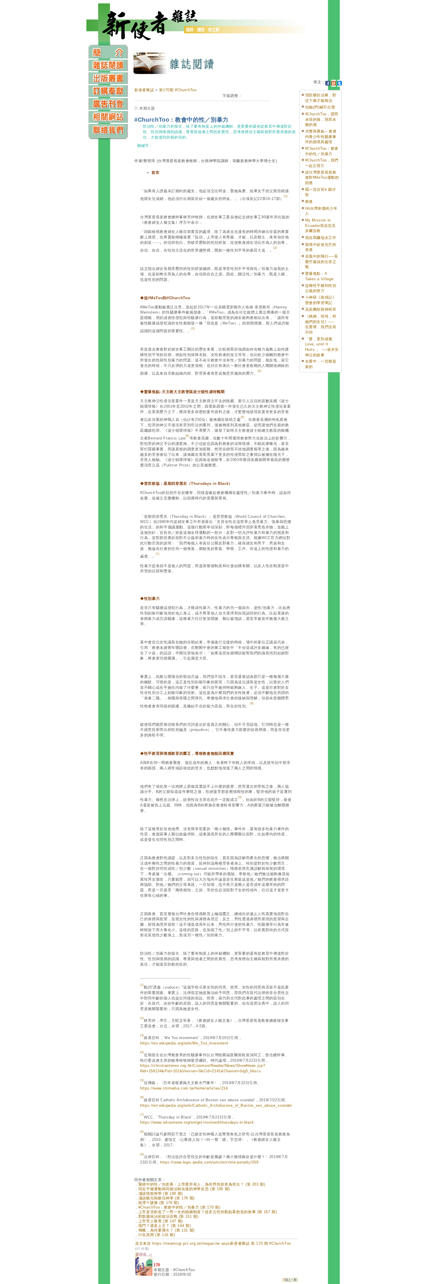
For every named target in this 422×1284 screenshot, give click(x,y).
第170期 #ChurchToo (177, 90)
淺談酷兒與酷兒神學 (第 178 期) (166, 1198)
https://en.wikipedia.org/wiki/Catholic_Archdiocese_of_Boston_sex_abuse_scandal (216, 1105)
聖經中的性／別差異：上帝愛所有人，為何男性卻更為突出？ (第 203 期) (201, 1184)
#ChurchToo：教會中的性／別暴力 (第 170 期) (179, 1207)
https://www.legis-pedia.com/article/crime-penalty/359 (209, 1162)
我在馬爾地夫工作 (320, 238)
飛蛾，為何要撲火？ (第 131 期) (166, 1230)
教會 (309, 201)
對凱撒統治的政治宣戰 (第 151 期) (168, 1216)
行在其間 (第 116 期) (156, 1235)
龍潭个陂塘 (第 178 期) (158, 1203)
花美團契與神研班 (320, 309)
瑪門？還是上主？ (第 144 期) (164, 1225)
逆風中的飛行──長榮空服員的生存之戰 (321, 261)
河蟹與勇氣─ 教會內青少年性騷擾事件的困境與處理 (321, 136)
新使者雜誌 (144, 90)
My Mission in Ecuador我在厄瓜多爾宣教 (320, 225)
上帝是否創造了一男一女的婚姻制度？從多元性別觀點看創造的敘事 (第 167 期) (207, 1212)
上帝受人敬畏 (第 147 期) (160, 1221)
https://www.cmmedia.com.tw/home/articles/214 (184, 1088)
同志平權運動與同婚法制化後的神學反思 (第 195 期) (184, 1189)
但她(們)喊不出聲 (320, 107)
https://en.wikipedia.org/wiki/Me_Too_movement (184, 1043)
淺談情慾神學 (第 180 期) (160, 1193)
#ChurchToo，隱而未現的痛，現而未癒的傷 (321, 119)
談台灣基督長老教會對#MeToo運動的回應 (322, 177)
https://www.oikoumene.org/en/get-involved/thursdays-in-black (197, 1122)
